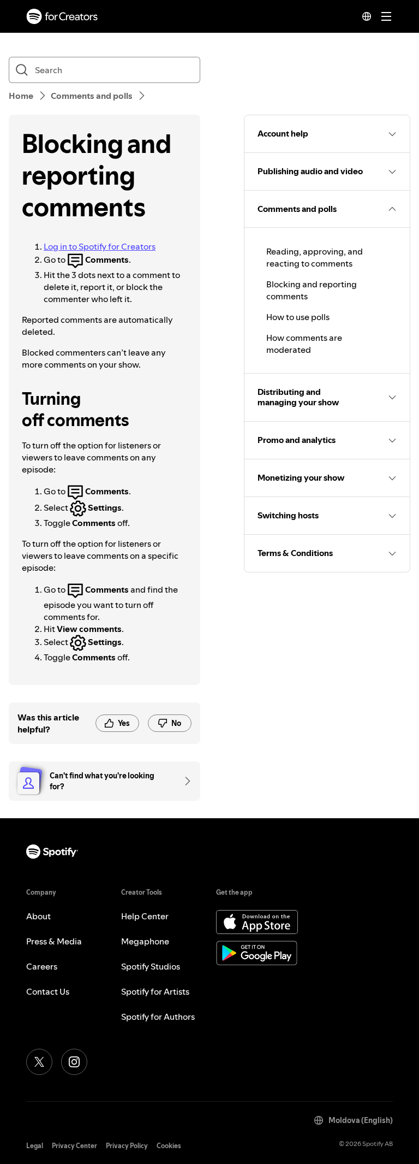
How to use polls (298, 317)
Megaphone (145, 941)
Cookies (169, 1145)
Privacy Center (74, 1145)
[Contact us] (183, 781)
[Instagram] (74, 1062)
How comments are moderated (304, 344)
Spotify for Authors (158, 1017)
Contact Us (47, 991)
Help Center (145, 916)
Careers (41, 966)
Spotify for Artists (155, 991)
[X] (39, 1062)
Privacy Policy (127, 1145)
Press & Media (54, 941)
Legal (34, 1145)
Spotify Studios (150, 966)
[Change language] (366, 16)
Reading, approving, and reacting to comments (314, 257)
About (38, 916)
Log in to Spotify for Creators (99, 246)
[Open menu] (386, 16)
